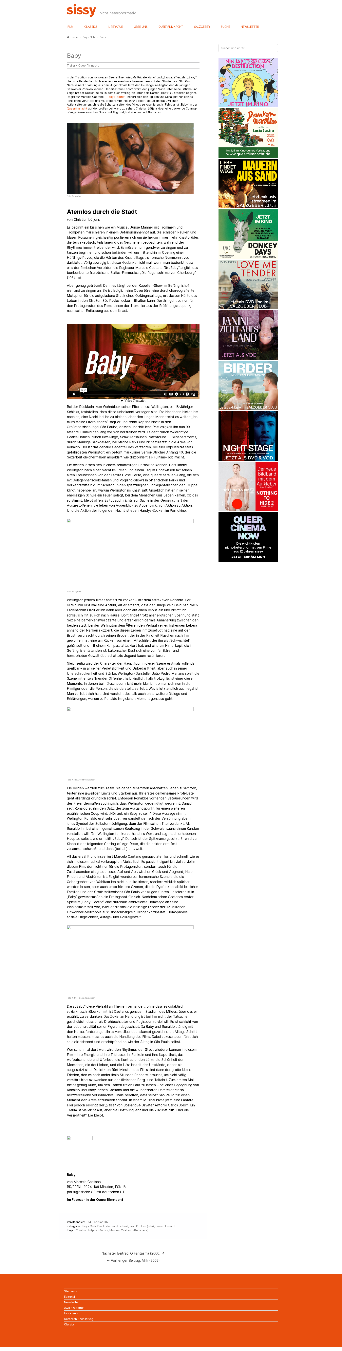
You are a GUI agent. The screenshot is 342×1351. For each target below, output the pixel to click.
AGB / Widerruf (74, 1307)
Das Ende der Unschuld (112, 1226)
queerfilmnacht (166, 1226)
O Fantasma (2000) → (133, 1253)
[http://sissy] (102, 15)
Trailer (71, 65)
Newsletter (250, 26)
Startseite (71, 1291)
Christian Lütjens (87, 220)
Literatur (115, 26)
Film (70, 26)
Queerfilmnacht (171, 26)
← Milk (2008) (133, 1260)
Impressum (71, 1313)
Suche (225, 26)
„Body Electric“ (115, 96)
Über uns (141, 26)
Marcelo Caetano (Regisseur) (128, 1230)
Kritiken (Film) (145, 1226)
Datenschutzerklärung (78, 1319)
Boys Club (89, 1226)
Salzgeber (202, 26)
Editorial (69, 1296)
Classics (91, 26)
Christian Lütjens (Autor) (92, 1230)
